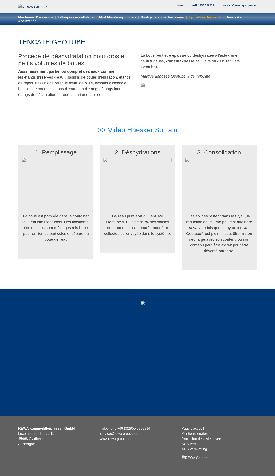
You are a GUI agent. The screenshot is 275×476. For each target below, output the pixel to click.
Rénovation (235, 17)
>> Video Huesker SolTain (137, 130)
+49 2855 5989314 (203, 5)
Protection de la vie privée (201, 439)
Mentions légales (195, 433)
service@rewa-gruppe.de (239, 5)
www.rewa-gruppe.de (116, 439)
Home (181, 5)
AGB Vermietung (194, 449)
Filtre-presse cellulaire (76, 17)
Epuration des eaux (205, 17)
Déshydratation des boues (163, 17)
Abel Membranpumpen (118, 17)
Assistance (27, 21)
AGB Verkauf (191, 444)
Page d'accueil (193, 428)
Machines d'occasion (36, 17)
